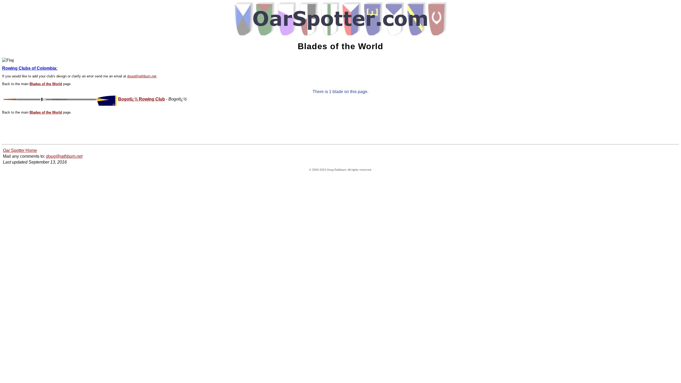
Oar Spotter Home (20, 150)
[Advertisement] (99, 130)
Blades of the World (46, 84)
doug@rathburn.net (141, 76)
